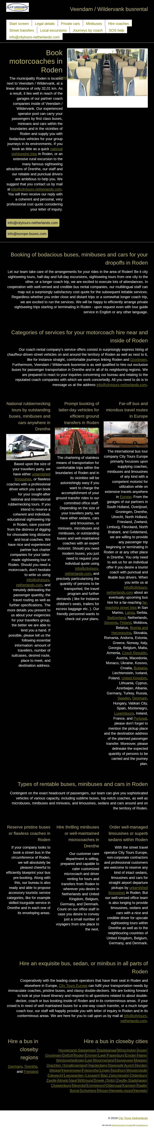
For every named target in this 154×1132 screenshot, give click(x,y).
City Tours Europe (73, 986)
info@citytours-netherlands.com (34, 37)
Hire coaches (118, 24)
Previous (70, 77)
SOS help (116, 30)
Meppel (55, 1070)
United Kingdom (134, 678)
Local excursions (53, 30)
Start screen (19, 24)
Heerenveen (71, 1070)
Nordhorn (118, 1070)
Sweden (123, 698)
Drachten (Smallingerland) (67, 1065)
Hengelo (140, 1091)
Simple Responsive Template (122, 1125)
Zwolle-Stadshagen (132, 1080)
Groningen (138, 359)
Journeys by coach (88, 30)
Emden (130, 1055)
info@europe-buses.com (27, 234)
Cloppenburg (61, 1085)
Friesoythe (90, 1070)
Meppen (140, 1060)
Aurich (129, 1065)
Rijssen (103, 1091)
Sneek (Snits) (105, 1080)
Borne (74, 1091)
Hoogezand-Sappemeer (77, 1050)
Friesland (31, 1071)
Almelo (62, 1080)
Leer (88, 1060)
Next (144, 77)
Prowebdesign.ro (142, 1125)
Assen (142, 1050)
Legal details (45, 24)
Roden (79, 1055)
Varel (73, 1080)
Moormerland (103, 1060)
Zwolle (51, 1080)
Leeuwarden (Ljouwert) (82, 1075)
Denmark (139, 698)
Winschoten (126, 1050)
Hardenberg (98, 1065)
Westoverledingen (70, 1060)
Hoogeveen (124, 1060)
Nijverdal (79, 1085)
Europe (125, 497)
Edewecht (55, 1075)
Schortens (88, 1091)
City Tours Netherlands (133, 1118)
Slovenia (111, 623)
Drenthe (31, 1066)
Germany (15, 1066)
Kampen (129, 1085)
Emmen (91, 1055)
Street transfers (21, 30)
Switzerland (116, 618)
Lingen (105, 1070)
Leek (102, 1055)
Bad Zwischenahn (115, 1075)
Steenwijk (115, 1065)
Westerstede (137, 1070)
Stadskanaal (107, 1050)
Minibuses (94, 24)
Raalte (142, 1085)
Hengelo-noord (121, 1091)
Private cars (70, 24)
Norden (141, 1065)
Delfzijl (68, 1055)
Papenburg (115, 1055)
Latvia (129, 612)
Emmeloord (96, 1085)
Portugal (140, 718)
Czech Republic (134, 653)
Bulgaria (140, 668)
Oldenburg (138, 1075)
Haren (142, 1055)
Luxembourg (124, 713)
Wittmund (85, 1080)
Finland (125, 623)
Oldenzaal (114, 1085)
